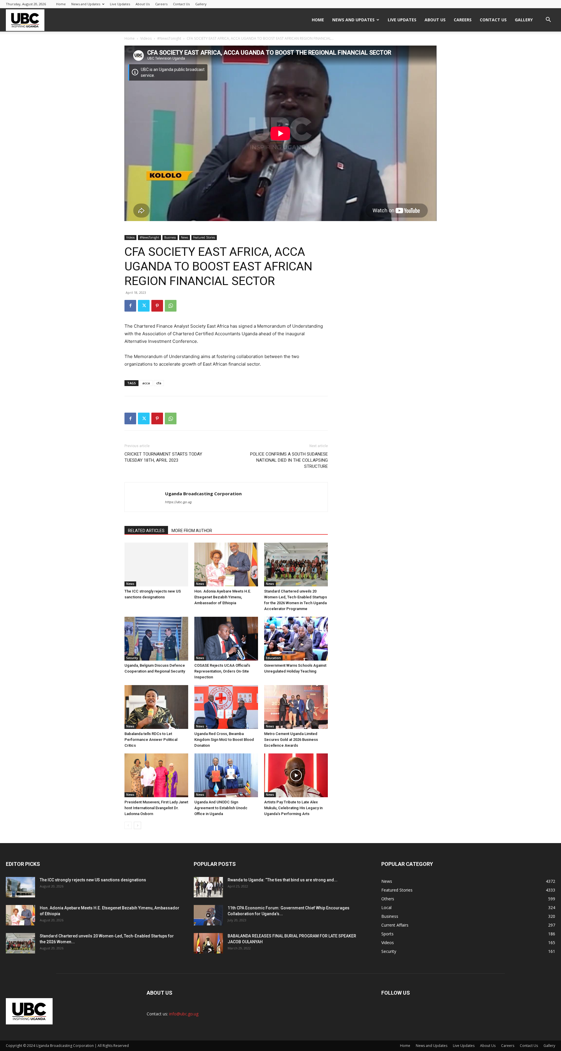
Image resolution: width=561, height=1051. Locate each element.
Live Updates (120, 4)
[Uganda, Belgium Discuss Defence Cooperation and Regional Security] (156, 639)
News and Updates (85, 4)
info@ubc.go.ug (183, 1014)
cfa (158, 383)
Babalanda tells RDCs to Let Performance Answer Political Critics (150, 740)
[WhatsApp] (170, 306)
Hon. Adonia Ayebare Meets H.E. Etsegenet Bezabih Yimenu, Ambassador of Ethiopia (222, 597)
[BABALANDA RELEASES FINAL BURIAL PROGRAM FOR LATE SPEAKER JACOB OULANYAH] (208, 943)
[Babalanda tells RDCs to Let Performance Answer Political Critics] (156, 707)
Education (273, 658)
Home (61, 4)
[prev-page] (128, 825)
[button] (548, 20)
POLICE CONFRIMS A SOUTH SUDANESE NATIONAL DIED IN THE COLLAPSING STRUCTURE (289, 460)
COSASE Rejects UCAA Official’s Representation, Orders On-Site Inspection (222, 671)
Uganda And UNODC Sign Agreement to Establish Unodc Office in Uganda (220, 808)
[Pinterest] (157, 306)
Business (170, 237)
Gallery (201, 4)
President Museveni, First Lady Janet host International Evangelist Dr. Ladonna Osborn (156, 808)
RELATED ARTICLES (146, 530)
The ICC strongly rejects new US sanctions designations (93, 880)
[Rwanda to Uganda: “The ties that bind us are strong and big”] (208, 887)
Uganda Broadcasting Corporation (203, 493)
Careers (161, 4)
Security (132, 658)
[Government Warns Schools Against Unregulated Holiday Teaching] (296, 639)
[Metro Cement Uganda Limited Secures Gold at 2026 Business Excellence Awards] (296, 707)
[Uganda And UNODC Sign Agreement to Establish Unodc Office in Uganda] (226, 775)
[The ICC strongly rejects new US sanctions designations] (156, 564)
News (184, 237)
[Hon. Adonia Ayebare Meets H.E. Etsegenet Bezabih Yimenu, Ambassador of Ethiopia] (226, 564)
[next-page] (137, 825)
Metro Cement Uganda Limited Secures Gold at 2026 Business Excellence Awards (291, 740)
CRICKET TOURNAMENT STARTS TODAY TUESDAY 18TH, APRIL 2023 (163, 457)
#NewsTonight (169, 38)
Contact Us (181, 4)
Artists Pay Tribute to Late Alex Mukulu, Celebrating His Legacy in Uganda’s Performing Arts (293, 808)
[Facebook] (130, 306)
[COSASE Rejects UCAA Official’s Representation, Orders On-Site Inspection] (226, 639)
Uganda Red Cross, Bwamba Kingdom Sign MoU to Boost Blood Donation (224, 740)
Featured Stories (204, 237)
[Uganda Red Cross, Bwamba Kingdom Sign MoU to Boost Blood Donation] (226, 707)
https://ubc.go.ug (178, 502)
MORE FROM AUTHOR (192, 530)
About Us (143, 4)
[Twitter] (144, 306)
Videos (146, 38)
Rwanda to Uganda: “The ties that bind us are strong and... (282, 880)
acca (146, 383)
